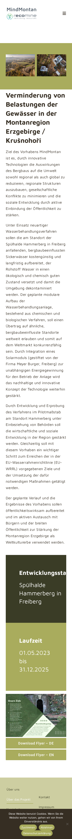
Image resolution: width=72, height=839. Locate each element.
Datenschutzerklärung (37, 833)
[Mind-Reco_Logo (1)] (21, 9)
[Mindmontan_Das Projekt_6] (22, 65)
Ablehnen (47, 827)
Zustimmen (28, 827)
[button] (9, 65)
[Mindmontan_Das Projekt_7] (53, 65)
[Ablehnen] (67, 824)
